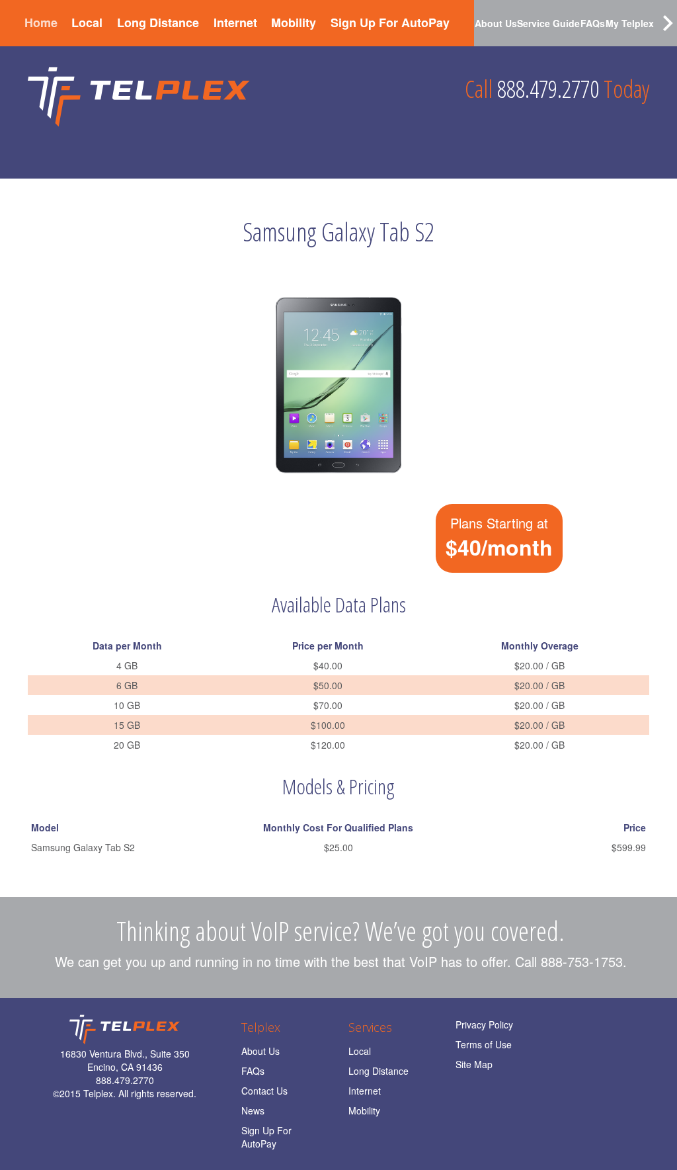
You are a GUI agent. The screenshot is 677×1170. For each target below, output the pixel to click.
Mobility (293, 22)
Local (86, 22)
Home (41, 22)
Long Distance (158, 22)
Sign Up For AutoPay (390, 22)
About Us (496, 23)
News (252, 1110)
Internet (235, 22)
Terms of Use (484, 1044)
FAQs (592, 23)
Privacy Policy (484, 1024)
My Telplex (630, 23)
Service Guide (548, 23)
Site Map (474, 1064)
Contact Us (264, 1090)
